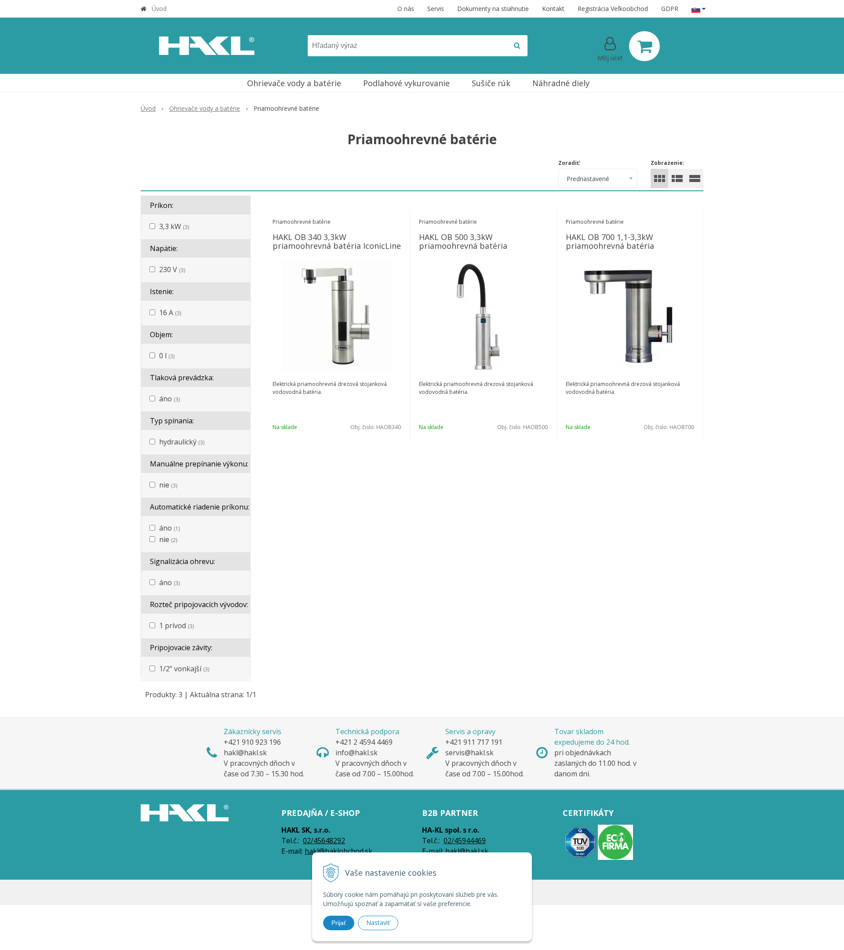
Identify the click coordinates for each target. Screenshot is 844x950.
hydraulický (181, 442)
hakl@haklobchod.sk (338, 851)
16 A (170, 312)
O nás (405, 8)
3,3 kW (174, 226)
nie (168, 485)
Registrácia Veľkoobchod (613, 8)
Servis (435, 8)
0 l (167, 355)
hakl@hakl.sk (466, 851)
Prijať (338, 922)
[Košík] (644, 46)
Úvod (159, 8)
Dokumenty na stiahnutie (493, 8)
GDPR (669, 8)
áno (169, 399)
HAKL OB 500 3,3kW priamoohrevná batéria (463, 241)
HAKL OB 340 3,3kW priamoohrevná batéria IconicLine (337, 241)
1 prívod (176, 625)
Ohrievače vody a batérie (204, 108)
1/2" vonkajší (184, 668)
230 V (172, 269)
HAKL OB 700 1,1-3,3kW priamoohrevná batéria (610, 241)
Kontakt (553, 8)
